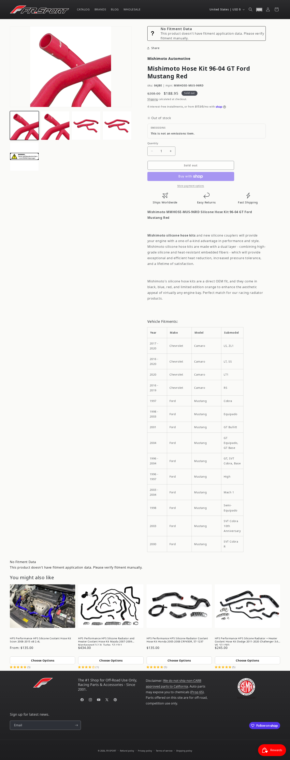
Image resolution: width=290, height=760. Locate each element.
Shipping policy (184, 750)
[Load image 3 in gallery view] (86, 125)
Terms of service (164, 750)
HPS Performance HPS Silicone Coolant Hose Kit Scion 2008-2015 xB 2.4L (40, 640)
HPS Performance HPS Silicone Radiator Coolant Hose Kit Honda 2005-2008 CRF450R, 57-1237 (177, 640)
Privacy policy (145, 750)
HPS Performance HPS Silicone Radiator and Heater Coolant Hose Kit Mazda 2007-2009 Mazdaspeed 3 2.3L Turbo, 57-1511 (106, 641)
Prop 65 (197, 692)
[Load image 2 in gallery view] (55, 125)
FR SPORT (111, 750)
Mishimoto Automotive (169, 58)
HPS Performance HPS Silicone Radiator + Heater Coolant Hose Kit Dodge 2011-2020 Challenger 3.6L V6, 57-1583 (247, 641)
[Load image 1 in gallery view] (24, 125)
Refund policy (127, 750)
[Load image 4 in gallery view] (117, 125)
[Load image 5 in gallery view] (24, 156)
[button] (250, 9)
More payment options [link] (190, 185)
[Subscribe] (76, 725)
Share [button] (155, 48)
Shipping (152, 99)
